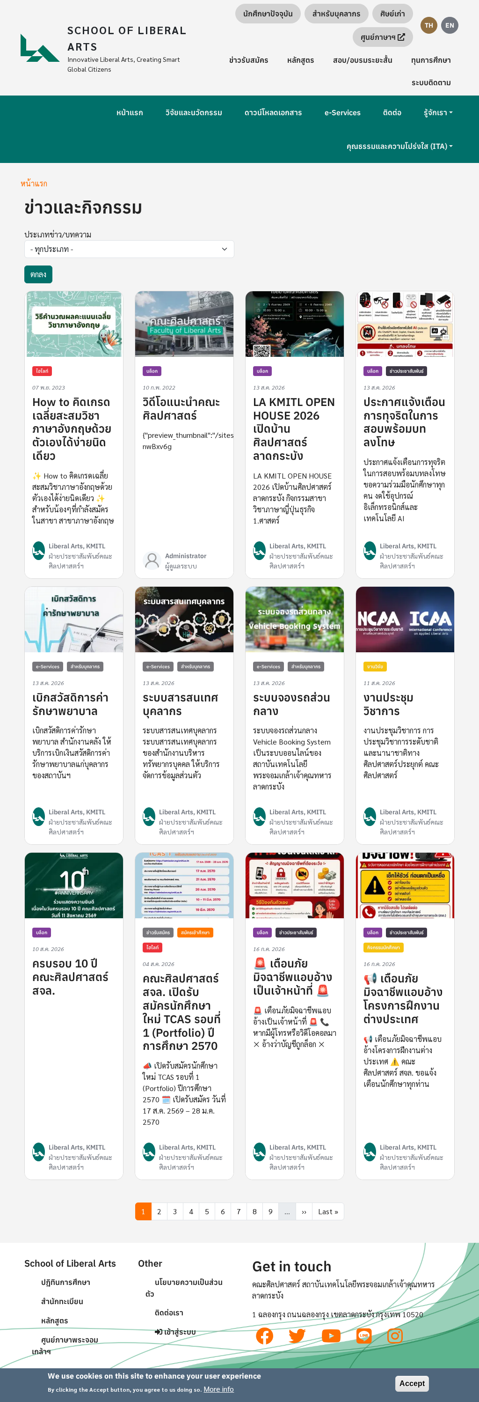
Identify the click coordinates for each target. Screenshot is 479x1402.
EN (449, 25)
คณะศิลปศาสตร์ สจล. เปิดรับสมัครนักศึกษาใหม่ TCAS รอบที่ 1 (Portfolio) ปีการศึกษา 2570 (182, 1012)
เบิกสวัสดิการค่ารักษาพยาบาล (70, 704)
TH (429, 25)
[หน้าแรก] (44, 48)
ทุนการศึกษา (431, 60)
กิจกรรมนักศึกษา (383, 948)
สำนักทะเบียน (62, 1301)
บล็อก (152, 371)
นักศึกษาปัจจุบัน (268, 13)
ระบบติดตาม (431, 82)
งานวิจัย (375, 667)
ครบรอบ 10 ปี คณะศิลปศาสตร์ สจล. (70, 977)
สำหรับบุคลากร (336, 13)
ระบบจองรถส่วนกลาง (291, 704)
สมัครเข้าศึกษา (195, 933)
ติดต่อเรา (169, 1312)
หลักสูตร (300, 60)
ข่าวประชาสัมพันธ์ (406, 371)
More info (218, 1389)
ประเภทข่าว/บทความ (57, 234)
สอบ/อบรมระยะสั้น (362, 60)
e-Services (343, 112)
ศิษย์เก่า (392, 13)
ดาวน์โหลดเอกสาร (273, 112)
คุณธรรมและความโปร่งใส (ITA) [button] (397, 146)
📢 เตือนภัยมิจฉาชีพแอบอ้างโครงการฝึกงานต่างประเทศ (403, 998)
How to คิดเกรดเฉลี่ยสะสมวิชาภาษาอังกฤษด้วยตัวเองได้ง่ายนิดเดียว (71, 428)
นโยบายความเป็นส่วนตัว (184, 1288)
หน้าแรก (129, 112)
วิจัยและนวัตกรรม (194, 112)
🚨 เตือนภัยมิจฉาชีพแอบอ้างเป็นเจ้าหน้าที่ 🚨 (293, 977)
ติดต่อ (392, 112)
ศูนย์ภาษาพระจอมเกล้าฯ (65, 1345)
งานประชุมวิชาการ (388, 704)
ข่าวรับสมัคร (249, 60)
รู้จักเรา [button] (435, 112)
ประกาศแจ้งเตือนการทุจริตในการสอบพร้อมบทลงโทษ (404, 422)
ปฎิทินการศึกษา (65, 1282)
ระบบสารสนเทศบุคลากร (180, 704)
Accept (412, 1383)
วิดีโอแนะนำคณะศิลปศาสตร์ (181, 408)
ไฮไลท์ (42, 371)
